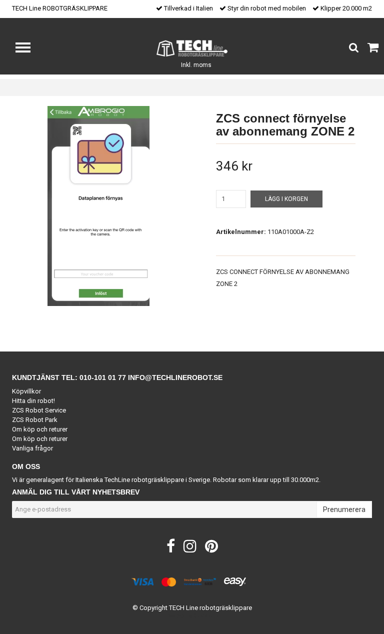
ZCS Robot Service (39, 410)
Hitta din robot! (33, 400)
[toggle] (28, 49)
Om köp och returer (40, 429)
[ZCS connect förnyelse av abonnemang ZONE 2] (98, 206)
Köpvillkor (26, 391)
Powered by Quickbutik (192, 615)
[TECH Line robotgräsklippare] (192, 48)
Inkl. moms (196, 65)
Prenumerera (344, 510)
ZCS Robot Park (35, 420)
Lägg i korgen (286, 199)
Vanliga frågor (32, 448)
